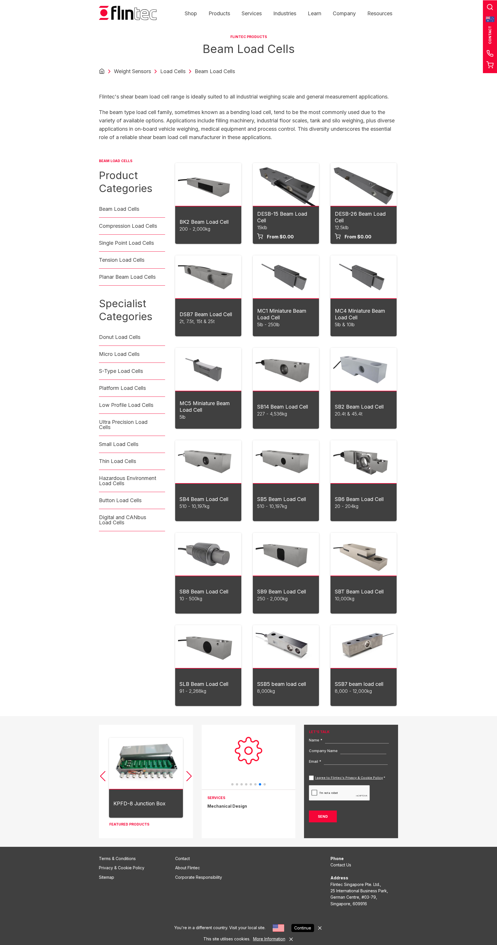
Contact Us (340, 864)
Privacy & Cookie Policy (121, 867)
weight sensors (132, 71)
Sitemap (106, 877)
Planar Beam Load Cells (127, 277)
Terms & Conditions (117, 858)
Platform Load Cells (122, 388)
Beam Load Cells (119, 209)
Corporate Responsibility (198, 877)
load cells (173, 71)
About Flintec (187, 867)
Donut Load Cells (119, 337)
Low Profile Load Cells (126, 405)
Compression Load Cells (128, 226)
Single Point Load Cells (126, 243)
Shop (191, 13)
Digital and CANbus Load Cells (122, 519)
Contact (182, 858)
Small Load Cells (118, 444)
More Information (269, 938)
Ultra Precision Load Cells (123, 424)
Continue (302, 927)
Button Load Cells (120, 500)
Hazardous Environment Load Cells (127, 480)
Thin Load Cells (117, 461)
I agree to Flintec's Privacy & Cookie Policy (349, 778)
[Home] (102, 71)
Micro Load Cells (119, 354)
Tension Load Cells (121, 260)
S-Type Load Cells (121, 371)
